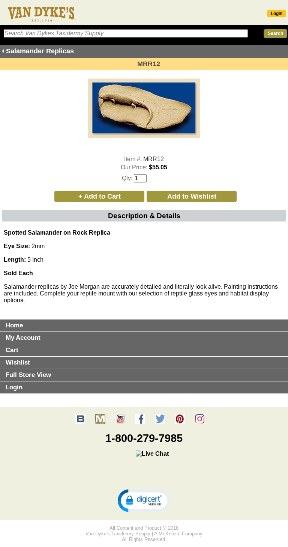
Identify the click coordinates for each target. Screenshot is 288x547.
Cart (12, 350)
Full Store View (28, 374)
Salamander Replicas (40, 51)
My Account (23, 337)
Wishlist (18, 362)
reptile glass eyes (194, 293)
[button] (144, 500)
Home (14, 325)
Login (276, 13)
